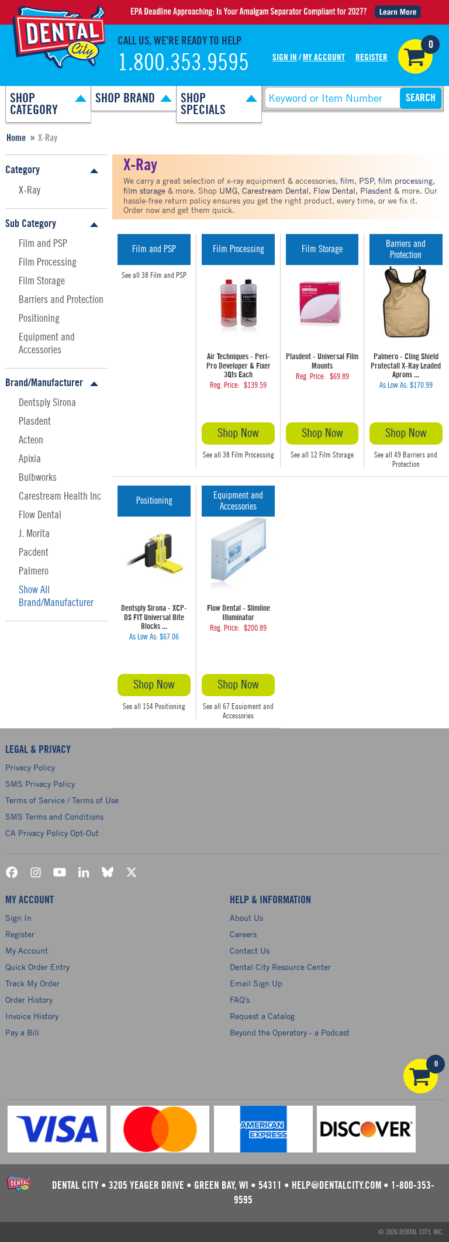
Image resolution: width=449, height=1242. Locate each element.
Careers (243, 934)
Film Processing (48, 262)
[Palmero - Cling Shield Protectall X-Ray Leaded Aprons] (405, 301)
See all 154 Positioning (154, 706)
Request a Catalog (262, 1016)
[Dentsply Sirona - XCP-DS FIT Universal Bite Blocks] (154, 553)
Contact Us (250, 950)
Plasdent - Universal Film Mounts (322, 361)
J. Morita (34, 533)
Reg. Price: (224, 385)
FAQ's (240, 999)
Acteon (31, 440)
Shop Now (238, 433)
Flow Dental (40, 515)
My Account (324, 57)
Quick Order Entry (37, 967)
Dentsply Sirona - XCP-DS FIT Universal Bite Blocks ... (154, 617)
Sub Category (30, 223)
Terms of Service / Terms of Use (62, 800)
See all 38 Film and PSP (154, 275)
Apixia (30, 458)
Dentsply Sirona (47, 402)
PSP (366, 180)
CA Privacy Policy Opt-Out (52, 833)
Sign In (284, 57)
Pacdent (34, 552)
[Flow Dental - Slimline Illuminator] (238, 553)
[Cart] (415, 56)
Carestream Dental (275, 190)
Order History (29, 999)
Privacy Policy (30, 767)
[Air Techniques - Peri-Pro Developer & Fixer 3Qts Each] (238, 301)
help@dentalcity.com (336, 1186)
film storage (144, 190)
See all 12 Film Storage (322, 455)
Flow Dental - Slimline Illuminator (238, 612)
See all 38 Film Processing (238, 455)
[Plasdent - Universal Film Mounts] (322, 301)
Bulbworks (38, 477)
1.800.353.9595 (183, 63)
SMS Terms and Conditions (54, 816)
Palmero (34, 571)
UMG (228, 190)
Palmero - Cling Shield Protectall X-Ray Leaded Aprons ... (406, 366)
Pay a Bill (22, 1032)
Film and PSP (43, 243)
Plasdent (35, 421)
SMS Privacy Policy (40, 784)
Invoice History (31, 1016)
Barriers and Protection (61, 299)
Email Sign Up (256, 983)
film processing (405, 180)
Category (22, 169)
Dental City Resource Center (280, 967)
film (347, 180)
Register (371, 57)
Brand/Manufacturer (44, 382)
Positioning (39, 318)
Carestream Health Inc (60, 496)
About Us (246, 918)
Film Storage (42, 281)
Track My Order (32, 983)
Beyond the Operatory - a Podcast (290, 1032)
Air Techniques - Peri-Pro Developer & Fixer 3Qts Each (238, 366)
